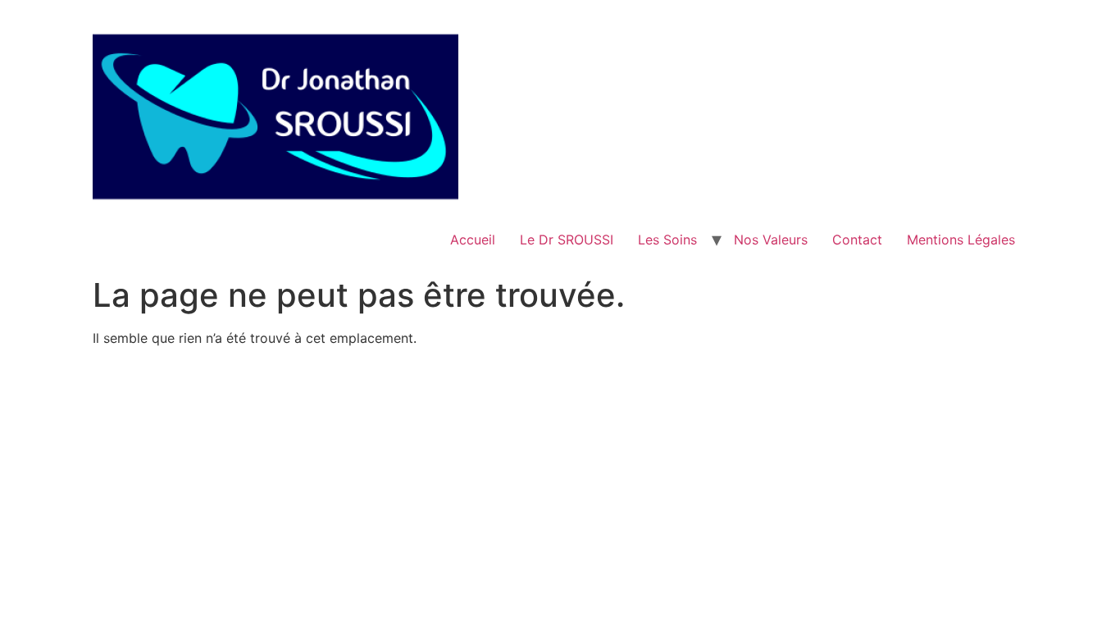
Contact (857, 239)
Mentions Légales (961, 239)
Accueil (472, 239)
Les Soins (667, 239)
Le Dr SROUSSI (566, 239)
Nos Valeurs (771, 239)
